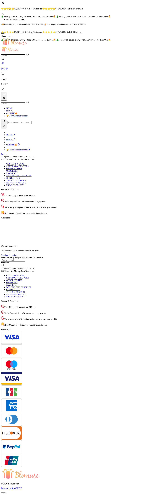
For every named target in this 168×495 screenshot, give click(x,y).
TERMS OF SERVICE (16, 180)
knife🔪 (9, 111)
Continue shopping (9, 255)
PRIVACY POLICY (15, 185)
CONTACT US (13, 178)
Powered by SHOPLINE (11, 488)
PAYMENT (11, 173)
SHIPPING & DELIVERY (17, 166)
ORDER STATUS (14, 168)
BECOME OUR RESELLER (19, 176)
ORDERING (11, 171)
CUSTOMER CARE (15, 164)
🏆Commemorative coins (17, 116)
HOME (9, 108)
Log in (4, 154)
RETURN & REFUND (16, 183)
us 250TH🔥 (11, 113)
